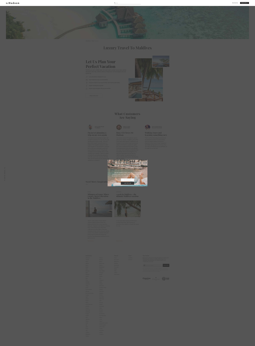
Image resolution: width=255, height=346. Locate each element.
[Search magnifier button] (115, 3)
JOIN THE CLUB (127, 183)
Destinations (235, 2)
